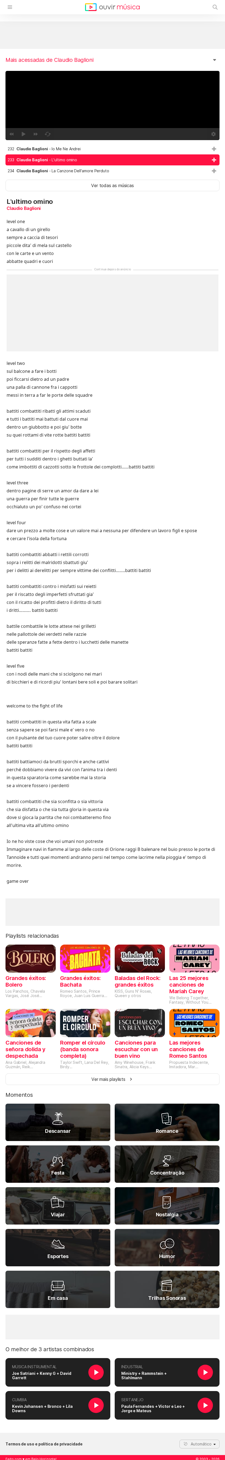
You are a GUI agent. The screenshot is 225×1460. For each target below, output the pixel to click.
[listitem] (112, 148)
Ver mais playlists (108, 1079)
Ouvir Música (112, 7)
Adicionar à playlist (214, 149)
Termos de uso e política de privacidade (44, 1444)
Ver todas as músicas (112, 185)
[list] (112, 159)
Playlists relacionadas (32, 935)
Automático (201, 1444)
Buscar (215, 7)
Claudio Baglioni (24, 208)
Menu (9, 7)
